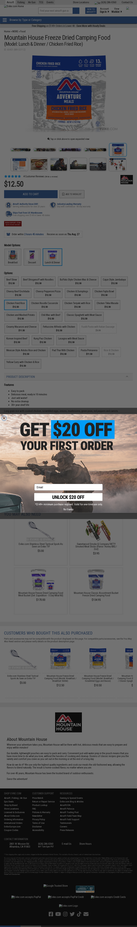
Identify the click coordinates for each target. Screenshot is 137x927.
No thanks (68, 509)
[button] (68, 499)
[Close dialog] (4, 418)
